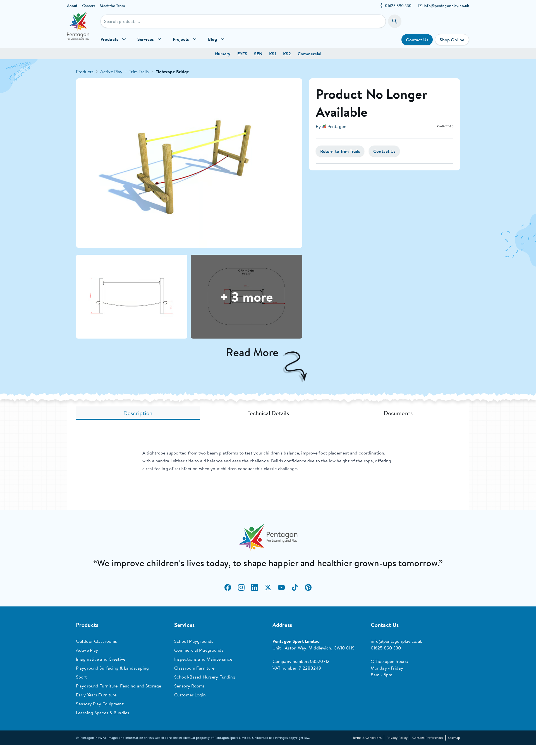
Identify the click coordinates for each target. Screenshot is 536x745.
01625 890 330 (398, 5)
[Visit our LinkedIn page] (254, 587)
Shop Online (452, 39)
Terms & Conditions (367, 737)
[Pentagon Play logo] (78, 29)
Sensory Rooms (189, 685)
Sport (81, 676)
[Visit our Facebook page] (227, 587)
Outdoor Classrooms (96, 641)
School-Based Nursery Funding (204, 676)
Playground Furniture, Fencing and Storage (118, 685)
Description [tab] (137, 413)
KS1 (272, 53)
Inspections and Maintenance (203, 659)
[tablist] (268, 413)
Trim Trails (139, 71)
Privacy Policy (397, 737)
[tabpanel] (268, 461)
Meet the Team (112, 5)
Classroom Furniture (194, 668)
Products (85, 71)
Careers (88, 5)
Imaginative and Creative (100, 659)
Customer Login (190, 694)
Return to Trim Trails (340, 151)
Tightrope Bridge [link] (172, 71)
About (72, 5)
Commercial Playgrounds (199, 650)
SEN (258, 53)
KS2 (287, 53)
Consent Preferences (427, 737)
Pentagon (336, 126)
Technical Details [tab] (268, 413)
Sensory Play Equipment (100, 703)
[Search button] (394, 21)
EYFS (242, 53)
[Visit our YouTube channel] (281, 587)
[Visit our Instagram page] (241, 587)
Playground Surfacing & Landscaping (112, 668)
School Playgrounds (193, 641)
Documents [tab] (398, 413)
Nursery (223, 53)
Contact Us (417, 39)
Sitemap (454, 737)
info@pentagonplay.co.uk (446, 5)
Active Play (111, 71)
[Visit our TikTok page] (294, 587)
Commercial (309, 53)
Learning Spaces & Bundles (102, 712)
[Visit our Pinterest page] (308, 587)
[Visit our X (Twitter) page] (268, 587)
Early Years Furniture (96, 694)
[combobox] (243, 21)
